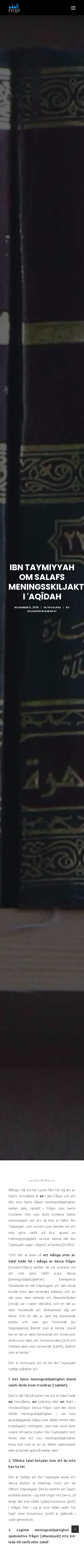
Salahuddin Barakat (42, 611)
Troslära (54, 607)
